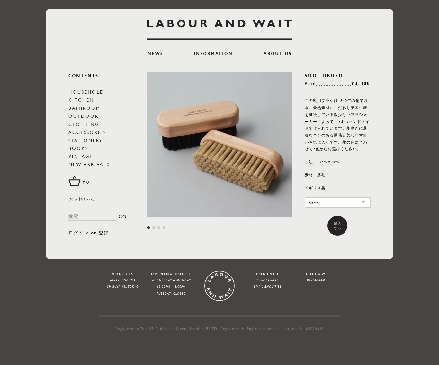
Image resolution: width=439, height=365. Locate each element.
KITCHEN (81, 100)
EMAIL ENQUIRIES (268, 287)
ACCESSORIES (87, 132)
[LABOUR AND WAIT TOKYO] (219, 29)
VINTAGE (80, 156)
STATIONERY (85, 140)
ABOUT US (277, 53)
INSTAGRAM (316, 280)
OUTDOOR (83, 116)
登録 (104, 232)
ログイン (78, 232)
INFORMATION (213, 53)
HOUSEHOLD (86, 92)
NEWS (155, 53)
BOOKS (78, 148)
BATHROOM (84, 108)
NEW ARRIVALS (89, 164)
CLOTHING (83, 124)
